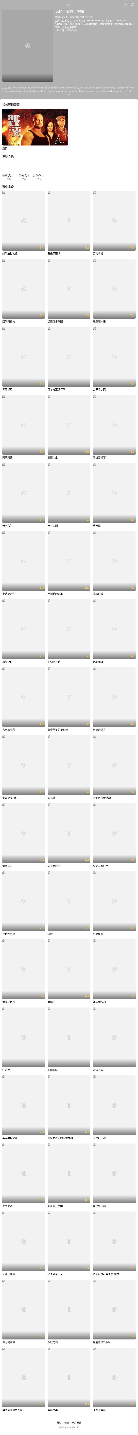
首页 (59, 1422)
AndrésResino (62, 24)
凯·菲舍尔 (107, 20)
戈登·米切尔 (76, 24)
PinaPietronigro (106, 24)
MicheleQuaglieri (123, 24)
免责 (66, 1422)
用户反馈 (76, 1422)
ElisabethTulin (93, 20)
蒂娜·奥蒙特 (79, 20)
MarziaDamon (90, 24)
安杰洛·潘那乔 (69, 27)
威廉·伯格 (67, 20)
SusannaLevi (119, 20)
